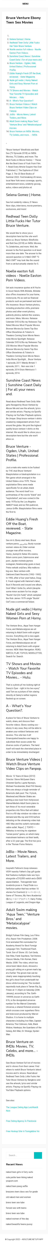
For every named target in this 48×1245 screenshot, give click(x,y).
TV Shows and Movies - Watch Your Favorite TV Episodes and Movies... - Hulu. (23, 94)
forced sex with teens (16, 1208)
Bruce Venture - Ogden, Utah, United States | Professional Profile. (22, 66)
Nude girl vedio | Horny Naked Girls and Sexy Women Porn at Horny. (23, 83)
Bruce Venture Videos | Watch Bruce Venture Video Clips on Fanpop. (23, 107)
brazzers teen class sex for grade (22, 1191)
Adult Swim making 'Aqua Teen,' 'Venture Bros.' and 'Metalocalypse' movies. (25, 124)
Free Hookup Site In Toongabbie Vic (22, 1131)
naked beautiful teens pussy (19, 1224)
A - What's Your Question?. (21, 100)
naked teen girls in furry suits (19, 1172)
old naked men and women (18, 1197)
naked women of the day (17, 1218)
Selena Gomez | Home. (20, 39)
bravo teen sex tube (15, 1202)
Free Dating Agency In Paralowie (21, 1121)
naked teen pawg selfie (17, 1186)
